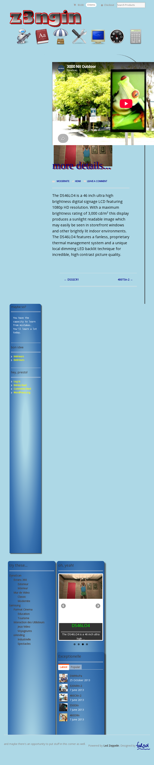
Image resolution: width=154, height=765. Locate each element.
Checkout (109, 5)
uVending (19, 635)
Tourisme (23, 618)
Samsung (14, 605)
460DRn (74, 715)
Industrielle (24, 639)
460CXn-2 (75, 695)
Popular (75, 667)
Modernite (63, 181)
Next (97, 606)
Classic (22, 596)
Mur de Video (22, 592)
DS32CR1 (71, 279)
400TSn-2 (125, 279)
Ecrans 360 (20, 580)
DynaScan (15, 575)
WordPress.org (22, 392)
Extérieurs (19, 360)
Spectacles (24, 643)
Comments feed (22, 388)
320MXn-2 (76, 686)
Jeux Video (24, 626)
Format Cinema (23, 609)
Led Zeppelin (111, 745)
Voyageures (25, 631)
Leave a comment (97, 181)
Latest (63, 667)
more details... (81, 165)
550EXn (74, 705)
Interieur (23, 588)
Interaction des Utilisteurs (29, 622)
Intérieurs (19, 356)
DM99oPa (76, 676)
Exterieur (23, 584)
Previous (63, 606)
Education (24, 614)
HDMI (78, 181)
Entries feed (20, 385)
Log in (17, 381)
